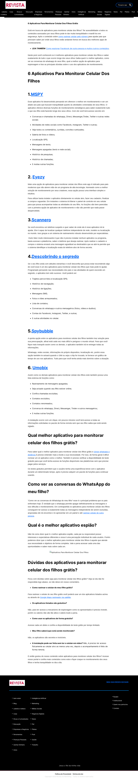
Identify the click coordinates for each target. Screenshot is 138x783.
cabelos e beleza (19, 709)
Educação (29, 12)
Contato (116, 708)
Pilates (127, 12)
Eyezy (38, 176)
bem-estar (17, 698)
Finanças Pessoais (19, 740)
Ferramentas (49, 12)
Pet (121, 12)
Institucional (117, 700)
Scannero (41, 219)
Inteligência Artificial (39, 698)
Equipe (115, 697)
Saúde (34, 740)
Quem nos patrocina (120, 704)
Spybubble (42, 330)
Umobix (40, 367)
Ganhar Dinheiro (19, 745)
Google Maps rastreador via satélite (55, 597)
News (116, 12)
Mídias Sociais (37, 709)
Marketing (91, 12)
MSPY (37, 94)
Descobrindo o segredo (55, 256)
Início (73, 12)
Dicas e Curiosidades (20, 719)
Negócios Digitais (38, 714)
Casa (11, 12)
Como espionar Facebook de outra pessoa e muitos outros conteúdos (77, 48)
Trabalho (35, 745)
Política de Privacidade (63, 774)
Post (133, 12)
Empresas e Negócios (21, 729)
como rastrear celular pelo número (73, 37)
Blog (15, 703)
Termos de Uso (78, 774)
